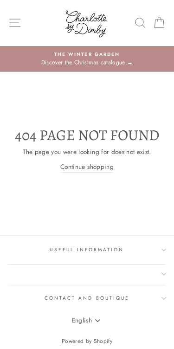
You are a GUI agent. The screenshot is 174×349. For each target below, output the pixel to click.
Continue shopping (87, 166)
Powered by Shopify (87, 341)
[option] (87, 59)
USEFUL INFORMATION (87, 249)
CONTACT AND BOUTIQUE (87, 298)
